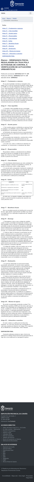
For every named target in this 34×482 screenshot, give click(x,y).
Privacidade (29, 476)
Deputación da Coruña (8, 447)
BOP (4, 452)
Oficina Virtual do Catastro (10, 461)
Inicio (3, 13)
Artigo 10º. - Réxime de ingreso (11, 51)
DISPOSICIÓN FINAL (8, 56)
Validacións (6, 458)
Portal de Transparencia (9, 431)
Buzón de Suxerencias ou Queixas (12, 439)
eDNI (4, 457)
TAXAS (15, 18)
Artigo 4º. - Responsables (9, 36)
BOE (4, 455)
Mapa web (15, 476)
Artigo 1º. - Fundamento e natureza (12, 28)
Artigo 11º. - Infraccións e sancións (12, 53)
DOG (4, 453)
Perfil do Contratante (8, 435)
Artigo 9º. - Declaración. (9, 48)
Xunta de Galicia (7, 448)
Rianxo (9, 18)
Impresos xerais (7, 432)
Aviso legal (22, 476)
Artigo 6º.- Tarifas (7, 41)
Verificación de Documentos (10, 440)
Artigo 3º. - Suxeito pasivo (9, 33)
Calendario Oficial (7, 434)
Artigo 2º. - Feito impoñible (10, 31)
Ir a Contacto (11, 421)
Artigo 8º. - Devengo (8, 46)
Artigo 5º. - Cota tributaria (9, 38)
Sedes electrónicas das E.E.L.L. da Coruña (14, 427)
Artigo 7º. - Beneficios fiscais (10, 43)
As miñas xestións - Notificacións (11, 429)
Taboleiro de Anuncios (8, 437)
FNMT (4, 460)
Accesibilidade (6, 476)
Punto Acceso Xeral (8, 450)
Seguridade (29, 477)
